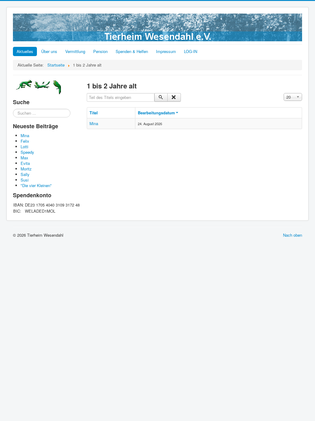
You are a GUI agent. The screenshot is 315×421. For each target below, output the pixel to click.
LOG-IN (190, 51)
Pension (100, 51)
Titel (94, 113)
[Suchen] (161, 97)
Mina (94, 123)
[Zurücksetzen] (174, 97)
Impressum (166, 51)
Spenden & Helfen (132, 51)
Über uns (49, 51)
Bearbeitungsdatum (156, 113)
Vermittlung (75, 51)
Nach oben (292, 235)
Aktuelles (25, 51)
